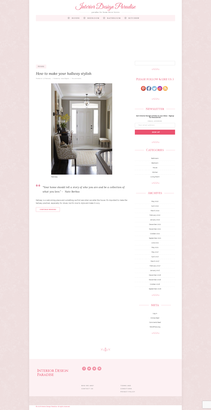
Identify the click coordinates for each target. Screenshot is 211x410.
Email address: (155, 121)
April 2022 (155, 206)
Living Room (155, 177)
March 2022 (155, 211)
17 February (47, 78)
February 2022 (155, 215)
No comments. (77, 78)
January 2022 (155, 220)
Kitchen (134, 18)
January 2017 (155, 270)
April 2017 (155, 257)
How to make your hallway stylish (63, 73)
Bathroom (114, 18)
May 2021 (155, 247)
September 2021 (155, 238)
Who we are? (87, 385)
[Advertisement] (105, 43)
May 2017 (155, 252)
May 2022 (154, 201)
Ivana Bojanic (65, 78)
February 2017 (155, 266)
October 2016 (155, 284)
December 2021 (155, 224)
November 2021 (155, 229)
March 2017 (155, 261)
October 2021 (155, 234)
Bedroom (93, 18)
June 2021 (155, 243)
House (76, 18)
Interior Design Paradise (105, 7)
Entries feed (155, 318)
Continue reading (48, 209)
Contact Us (87, 389)
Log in (155, 313)
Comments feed (155, 322)
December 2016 (155, 275)
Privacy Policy (127, 392)
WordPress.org (155, 327)
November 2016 (155, 280)
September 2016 (155, 289)
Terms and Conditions (126, 387)
